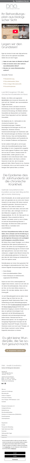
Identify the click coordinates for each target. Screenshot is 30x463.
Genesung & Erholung (6, 397)
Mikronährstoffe (5, 393)
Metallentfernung (9, 79)
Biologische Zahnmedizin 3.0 (8, 406)
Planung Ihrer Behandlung (7, 427)
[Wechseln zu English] (9, 1)
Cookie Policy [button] (7, 447)
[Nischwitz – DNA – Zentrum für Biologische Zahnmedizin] (13, 7)
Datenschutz (4, 435)
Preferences (15, 459)
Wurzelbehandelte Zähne (12, 81)
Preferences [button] (13, 448)
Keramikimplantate (10, 86)
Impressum (4, 437)
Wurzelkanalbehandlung (7, 412)
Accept (15, 453)
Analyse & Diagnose (6, 395)
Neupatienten (4, 422)
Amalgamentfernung (6, 408)
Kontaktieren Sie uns (22, 1)
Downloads (4, 431)
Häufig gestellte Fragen (7, 433)
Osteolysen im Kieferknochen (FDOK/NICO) (11, 414)
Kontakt (3, 424)
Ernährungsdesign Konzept (19, 304)
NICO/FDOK (5, 100)
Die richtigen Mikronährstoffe (13, 84)
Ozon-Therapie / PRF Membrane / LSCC (11, 399)
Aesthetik (4, 401)
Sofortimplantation (6, 418)
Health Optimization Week (7, 429)
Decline (15, 456)
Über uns (4, 389)
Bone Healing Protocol (10, 307)
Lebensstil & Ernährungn (7, 391)
